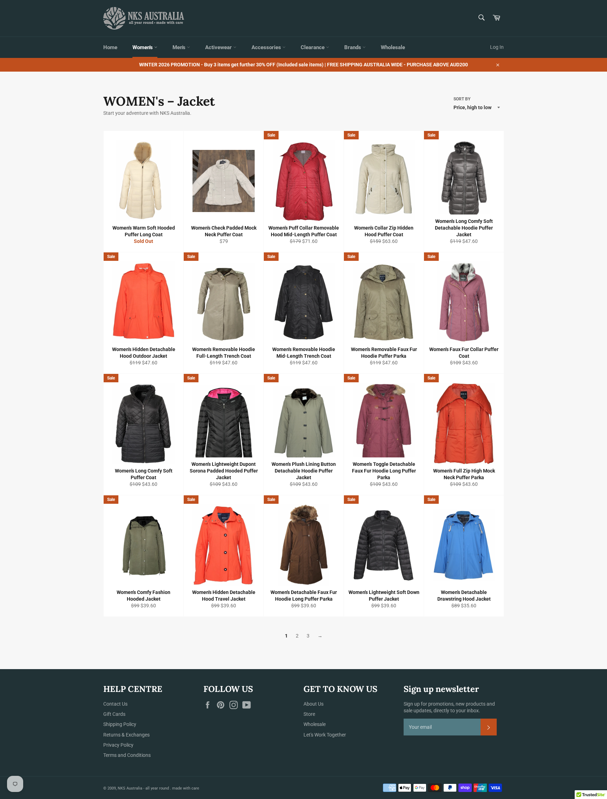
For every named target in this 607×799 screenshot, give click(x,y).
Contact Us (115, 704)
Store (309, 714)
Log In (497, 47)
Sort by (461, 99)
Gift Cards (114, 714)
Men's (179, 47)
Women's (143, 47)
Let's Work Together (325, 735)
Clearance (313, 47)
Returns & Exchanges (126, 735)
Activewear (219, 47)
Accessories (267, 47)
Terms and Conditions (127, 755)
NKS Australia (130, 788)
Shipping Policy (119, 724)
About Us (314, 704)
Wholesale (393, 47)
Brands (353, 47)
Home (110, 47)
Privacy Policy (118, 745)
